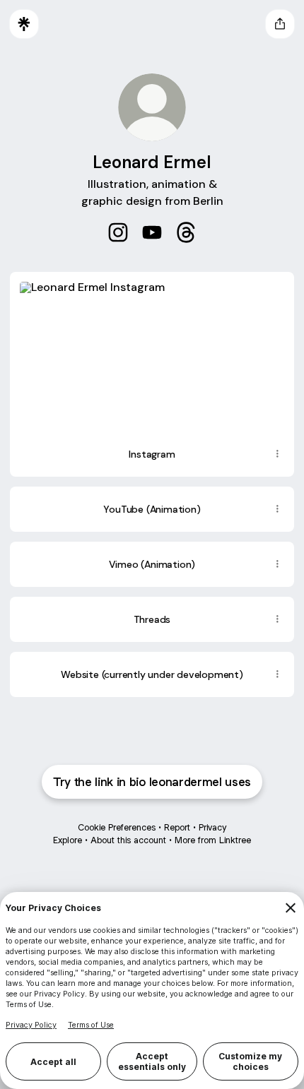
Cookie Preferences (117, 827)
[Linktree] (24, 24)
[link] (118, 232)
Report (177, 827)
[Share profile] (280, 24)
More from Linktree (213, 840)
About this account (128, 840)
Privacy (212, 827)
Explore (67, 840)
